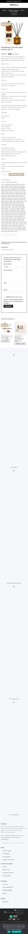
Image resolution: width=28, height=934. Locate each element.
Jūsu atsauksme (8, 270)
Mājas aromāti (14, 11)
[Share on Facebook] (5, 235)
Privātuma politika (7, 890)
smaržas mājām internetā (6, 219)
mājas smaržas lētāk (16, 204)
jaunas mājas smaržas (10, 193)
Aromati (22, 10)
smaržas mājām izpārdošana (11, 220)
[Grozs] (25, 5)
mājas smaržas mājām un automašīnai (9, 207)
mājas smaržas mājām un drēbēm (17, 208)
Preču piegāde (6, 853)
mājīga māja (19, 211)
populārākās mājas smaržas (11, 214)
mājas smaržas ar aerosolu (17, 198)
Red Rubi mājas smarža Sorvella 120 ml (6, 336)
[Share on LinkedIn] (16, 235)
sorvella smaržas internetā (15, 228)
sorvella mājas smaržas (17, 223)
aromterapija (7, 184)
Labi (9, 931)
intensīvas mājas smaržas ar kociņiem (9, 192)
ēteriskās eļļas (12, 187)
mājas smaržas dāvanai (18, 201)
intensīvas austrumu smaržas (7, 190)
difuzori (7, 187)
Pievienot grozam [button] (20, 343)
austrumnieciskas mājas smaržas (17, 184)
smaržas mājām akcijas (18, 216)
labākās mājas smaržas (21, 193)
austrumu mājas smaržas (6, 186)
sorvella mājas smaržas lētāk (17, 225)
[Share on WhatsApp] (2, 235)
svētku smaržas (18, 229)
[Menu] (2, 5)
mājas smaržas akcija (6, 198)
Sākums (4, 10)
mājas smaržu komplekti (10, 211)
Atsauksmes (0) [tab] (5, 243)
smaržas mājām (8, 216)
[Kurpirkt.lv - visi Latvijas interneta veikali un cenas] (19, 912)
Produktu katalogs (13, 10)
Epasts (6, 289)
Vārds (5, 283)
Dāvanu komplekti (7, 875)
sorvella (21, 222)
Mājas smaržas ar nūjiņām (7, 201)
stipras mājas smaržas (9, 229)
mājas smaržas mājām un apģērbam (16, 205)
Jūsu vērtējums (8, 264)
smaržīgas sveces (15, 222)
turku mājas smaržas (12, 231)
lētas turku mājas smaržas (16, 195)
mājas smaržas (20, 196)
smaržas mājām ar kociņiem (7, 217)
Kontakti (4, 893)
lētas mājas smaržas (5, 195)
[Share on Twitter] (8, 235)
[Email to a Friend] (10, 235)
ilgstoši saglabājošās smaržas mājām (16, 189)
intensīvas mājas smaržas (20, 190)
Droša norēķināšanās (8, 887)
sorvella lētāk (8, 223)
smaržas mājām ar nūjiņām (20, 217)
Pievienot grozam (16, 174)
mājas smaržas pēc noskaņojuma (8, 210)
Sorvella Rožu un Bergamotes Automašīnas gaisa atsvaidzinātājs (19, 338)
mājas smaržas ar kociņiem (19, 199)
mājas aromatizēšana (12, 196)
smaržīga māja (7, 222)
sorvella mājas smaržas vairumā (8, 226)
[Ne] (26, 929)
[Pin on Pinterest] (13, 235)
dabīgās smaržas (16, 186)
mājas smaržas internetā (15, 202)
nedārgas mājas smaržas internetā (11, 213)
